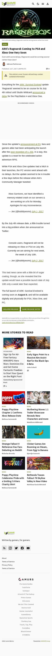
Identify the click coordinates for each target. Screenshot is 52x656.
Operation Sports (26, 618)
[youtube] (28, 548)
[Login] (47, 3)
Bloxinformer (26, 631)
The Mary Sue (26, 621)
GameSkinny (26, 614)
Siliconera (26, 601)
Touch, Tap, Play (26, 625)
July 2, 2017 (38, 260)
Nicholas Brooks (8, 453)
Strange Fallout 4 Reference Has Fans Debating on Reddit (12, 447)
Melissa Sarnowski (9, 419)
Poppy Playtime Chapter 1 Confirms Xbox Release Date (12, 412)
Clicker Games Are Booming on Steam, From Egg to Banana (37, 447)
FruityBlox (26, 628)
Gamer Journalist (26, 611)
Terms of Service (8, 561)
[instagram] (10, 548)
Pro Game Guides (26, 584)
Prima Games (26, 597)
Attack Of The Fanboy (26, 594)
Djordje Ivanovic (33, 453)
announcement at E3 (30, 144)
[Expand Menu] (42, 3)
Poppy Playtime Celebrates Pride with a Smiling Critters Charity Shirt (13, 479)
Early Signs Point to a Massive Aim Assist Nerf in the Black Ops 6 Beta (38, 359)
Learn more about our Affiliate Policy (13, 322)
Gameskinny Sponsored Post (12, 381)
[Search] (33, 3)
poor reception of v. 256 (22, 152)
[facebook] (22, 548)
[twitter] (16, 548)
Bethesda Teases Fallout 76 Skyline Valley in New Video (37, 478)
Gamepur (26, 591)
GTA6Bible (26, 635)
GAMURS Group (45, 641)
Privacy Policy (7, 565)
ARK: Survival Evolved (30, 84)
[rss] (4, 548)
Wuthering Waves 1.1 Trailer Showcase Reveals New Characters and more (37, 414)
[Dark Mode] (38, 3)
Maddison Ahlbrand (34, 422)
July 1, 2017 (38, 211)
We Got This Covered (26, 604)
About (4, 558)
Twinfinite (26, 587)
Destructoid (26, 608)
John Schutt (32, 367)
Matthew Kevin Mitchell (36, 484)
